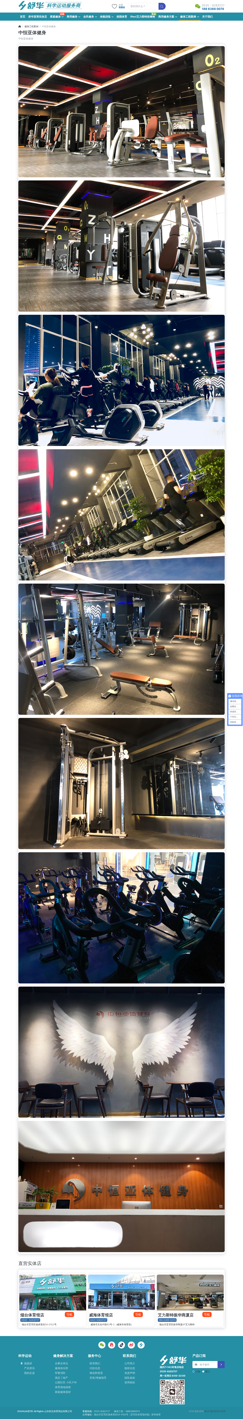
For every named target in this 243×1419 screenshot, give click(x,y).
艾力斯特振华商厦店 (176, 1315)
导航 (69, 1314)
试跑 (62, 14)
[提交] (221, 1364)
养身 (154, 14)
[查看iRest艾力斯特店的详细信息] (190, 1291)
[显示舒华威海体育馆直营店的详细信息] (121, 1291)
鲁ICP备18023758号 (215, 1411)
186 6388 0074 (167, 1320)
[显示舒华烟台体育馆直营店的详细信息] (52, 1291)
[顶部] (19, 26)
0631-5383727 (98, 1320)
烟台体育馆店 (32, 1315)
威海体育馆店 (101, 1315)
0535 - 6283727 (30, 1320)
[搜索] (162, 6)
